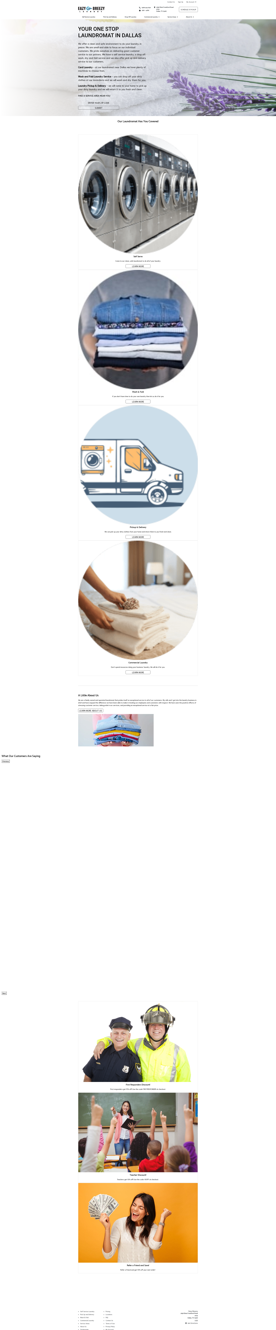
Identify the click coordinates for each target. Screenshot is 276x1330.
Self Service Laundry (88, 17)
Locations (109, 1314)
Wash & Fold (84, 1317)
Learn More (138, 266)
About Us (189, 17)
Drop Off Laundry (130, 17)
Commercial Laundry (151, 17)
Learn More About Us (90, 710)
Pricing (108, 1311)
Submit (98, 107)
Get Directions (192, 1323)
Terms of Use (110, 1323)
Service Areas (172, 17)
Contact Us (171, 2)
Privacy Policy (110, 1326)
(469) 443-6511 (146, 7)
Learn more (138, 536)
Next (4, 993)
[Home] (91, 9)
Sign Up (180, 2)
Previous (5, 761)
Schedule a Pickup (188, 9)
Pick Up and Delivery (110, 17)
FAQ (107, 1317)
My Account (190, 2)
